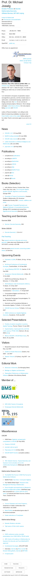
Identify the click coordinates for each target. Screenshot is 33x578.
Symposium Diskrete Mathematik (14, 274)
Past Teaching (6, 236)
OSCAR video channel (11, 139)
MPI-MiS (25, 551)
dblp (13, 167)
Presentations (8, 568)
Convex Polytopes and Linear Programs (16, 503)
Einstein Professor (7, 9)
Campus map (27, 63)
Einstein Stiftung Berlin (9, 551)
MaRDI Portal (15, 170)
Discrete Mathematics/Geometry (11, 10)
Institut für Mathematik (8, 17)
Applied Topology (7, 326)
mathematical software (13, 106)
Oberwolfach (15, 290)
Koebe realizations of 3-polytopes (14, 515)
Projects (21, 568)
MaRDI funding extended (12, 136)
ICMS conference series (11, 534)
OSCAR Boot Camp (20, 336)
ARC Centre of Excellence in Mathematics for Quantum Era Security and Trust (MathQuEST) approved (16, 541)
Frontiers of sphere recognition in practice (16, 324)
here (15, 102)
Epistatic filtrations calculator (13, 523)
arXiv (12, 173)
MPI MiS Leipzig (19, 13)
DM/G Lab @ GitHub (25, 60)
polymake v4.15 (9, 146)
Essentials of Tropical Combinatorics (15, 196)
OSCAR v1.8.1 (9, 133)
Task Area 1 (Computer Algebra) (22, 480)
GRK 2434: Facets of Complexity (14, 404)
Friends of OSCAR (10, 444)
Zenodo (13, 178)
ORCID (14, 164)
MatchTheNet (8, 510)
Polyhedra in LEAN (10, 259)
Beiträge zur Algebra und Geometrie (15, 370)
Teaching (16, 564)
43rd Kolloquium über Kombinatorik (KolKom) (17, 284)
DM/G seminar (27, 58)
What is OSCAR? (10, 336)
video (7, 333)
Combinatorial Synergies (11, 546)
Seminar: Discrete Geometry (13, 224)
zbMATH (14, 158)
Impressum (19, 572)
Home (5, 564)
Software (7, 572)
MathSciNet (15, 161)
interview (13, 549)
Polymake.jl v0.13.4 (10, 450)
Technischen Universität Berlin (12, 19)
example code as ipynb (11, 447)
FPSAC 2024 (15, 331)
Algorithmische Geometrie (10, 211)
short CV (28, 124)
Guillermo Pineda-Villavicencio (13, 351)
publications (16, 155)
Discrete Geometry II (10, 232)
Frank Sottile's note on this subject (11, 116)
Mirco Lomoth (22, 549)
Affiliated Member (7, 13)
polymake (7, 108)
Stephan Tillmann (9, 356)
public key (12, 43)
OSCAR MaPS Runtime (11, 453)
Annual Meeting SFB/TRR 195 (13, 269)
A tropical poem (9, 553)
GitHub (11, 175)
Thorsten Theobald (13, 205)
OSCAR (15, 108)
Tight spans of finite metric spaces (14, 526)
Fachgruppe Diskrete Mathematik (14, 407)
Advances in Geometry (11, 367)
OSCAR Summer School (12, 308)
